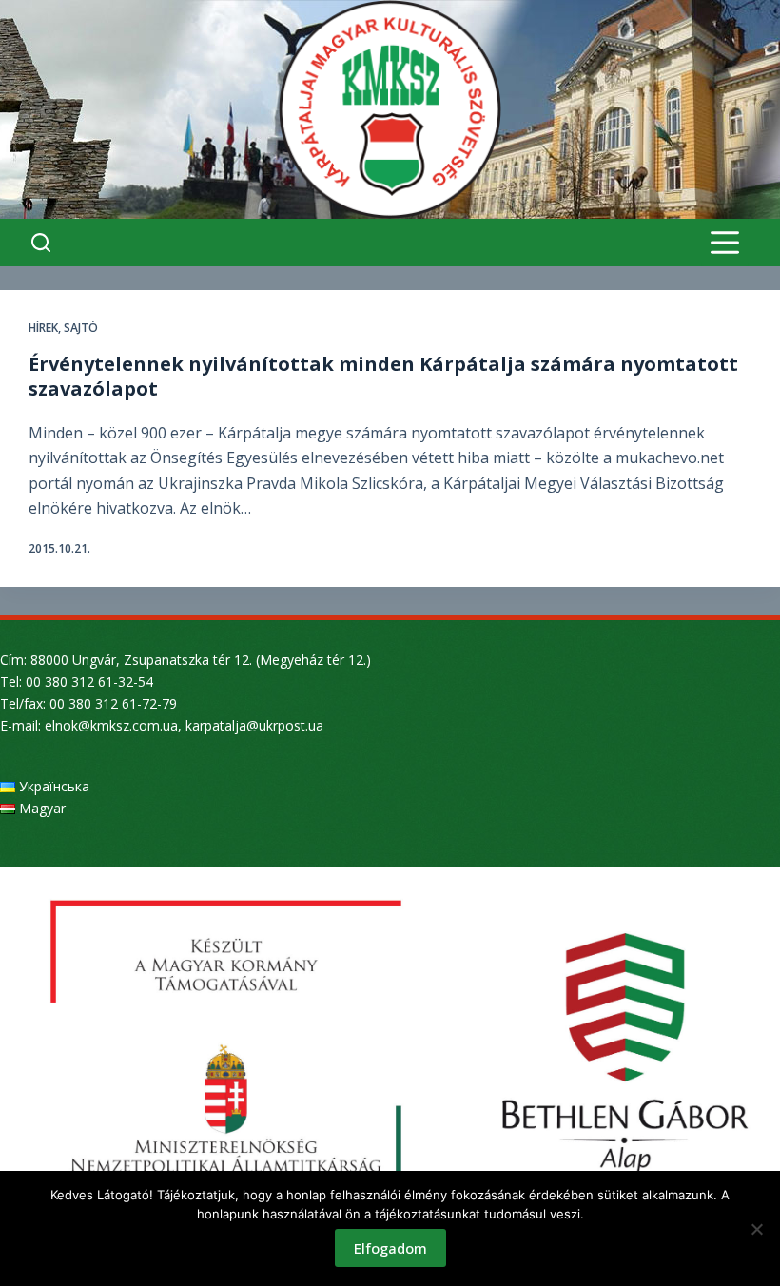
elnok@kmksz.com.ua (111, 725)
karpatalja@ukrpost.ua (254, 725)
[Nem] (756, 1228)
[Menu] (725, 242)
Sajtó (81, 328)
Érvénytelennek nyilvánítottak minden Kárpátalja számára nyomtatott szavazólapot (383, 376)
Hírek (43, 328)
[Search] (40, 242)
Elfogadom (390, 1247)
